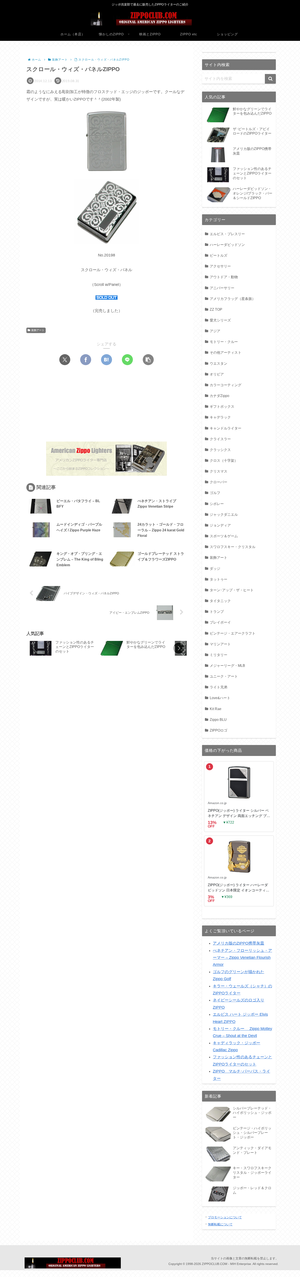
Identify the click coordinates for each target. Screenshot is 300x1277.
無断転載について (220, 1224)
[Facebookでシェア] (85, 359)
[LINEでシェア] (127, 359)
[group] (62, 648)
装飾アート (37, 330)
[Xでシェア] (64, 359)
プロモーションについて (225, 1217)
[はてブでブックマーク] (106, 359)
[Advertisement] (66, 404)
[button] (148, 359)
